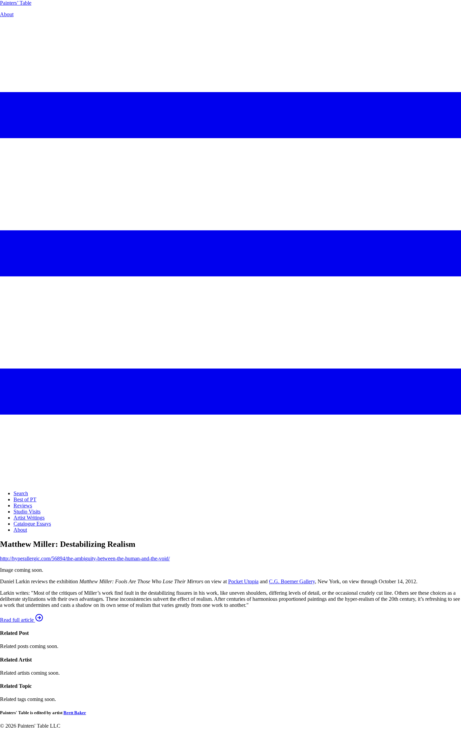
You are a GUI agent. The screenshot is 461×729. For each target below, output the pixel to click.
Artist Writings (29, 518)
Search (20, 493)
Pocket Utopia (243, 581)
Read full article (17, 620)
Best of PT (24, 499)
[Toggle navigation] (230, 482)
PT (15, 3)
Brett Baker (74, 712)
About (6, 14)
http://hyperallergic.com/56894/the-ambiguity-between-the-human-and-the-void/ (85, 558)
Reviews (22, 505)
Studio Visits (26, 511)
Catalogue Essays (32, 524)
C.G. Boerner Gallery (292, 581)
